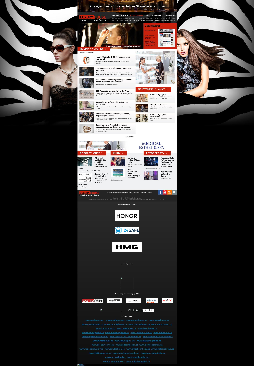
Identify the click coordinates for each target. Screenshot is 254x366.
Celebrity (149, 21)
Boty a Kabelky (117, 18)
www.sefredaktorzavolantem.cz (125, 336)
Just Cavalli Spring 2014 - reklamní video (158, 115)
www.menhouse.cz (115, 320)
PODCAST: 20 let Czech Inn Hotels (166, 174)
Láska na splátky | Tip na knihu (133, 160)
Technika (132, 21)
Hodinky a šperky (137, 15)
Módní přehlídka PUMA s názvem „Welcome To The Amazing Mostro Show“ (167, 162)
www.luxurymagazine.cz (149, 341)
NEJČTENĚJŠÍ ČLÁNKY (151, 89)
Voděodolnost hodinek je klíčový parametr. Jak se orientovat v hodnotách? (114, 81)
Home (81, 52)
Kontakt (150, 192)
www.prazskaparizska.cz (153, 353)
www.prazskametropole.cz (126, 353)
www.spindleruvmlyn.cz (138, 361)
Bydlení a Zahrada (129, 18)
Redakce (143, 192)
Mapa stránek (119, 192)
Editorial (116, 15)
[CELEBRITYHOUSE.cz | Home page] (141, 310)
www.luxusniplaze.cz (125, 341)
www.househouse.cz (161, 324)
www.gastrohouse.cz (92, 324)
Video (143, 21)
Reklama (136, 192)
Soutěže (124, 15)
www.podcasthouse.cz (127, 345)
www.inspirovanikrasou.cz (95, 336)
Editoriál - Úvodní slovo (158, 105)
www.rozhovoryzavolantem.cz (158, 336)
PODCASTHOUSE (90, 153)
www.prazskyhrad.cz (115, 357)
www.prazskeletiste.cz (138, 357)
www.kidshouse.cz (105, 328)
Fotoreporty (157, 18)
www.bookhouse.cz (126, 328)
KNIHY (112, 21)
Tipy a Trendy (140, 18)
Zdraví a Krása (158, 15)
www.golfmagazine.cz (141, 332)
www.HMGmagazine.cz (100, 353)
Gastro (173, 18)
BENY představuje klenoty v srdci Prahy (113, 91)
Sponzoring (128, 192)
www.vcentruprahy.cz (114, 361)
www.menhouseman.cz (151, 345)
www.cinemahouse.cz (139, 324)
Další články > (130, 136)
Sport (126, 21)
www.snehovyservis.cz (103, 345)
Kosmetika (170, 15)
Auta (116, 21)
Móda (148, 15)
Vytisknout (110, 192)
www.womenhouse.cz (136, 320)
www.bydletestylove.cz (162, 349)
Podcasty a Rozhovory (161, 21)
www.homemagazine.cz (117, 332)
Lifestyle (149, 18)
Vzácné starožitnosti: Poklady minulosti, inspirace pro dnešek (113, 115)
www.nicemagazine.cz (93, 332)
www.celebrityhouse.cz (115, 324)
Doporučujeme (152, 26)
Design (138, 21)
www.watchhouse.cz (103, 341)
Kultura (173, 21)
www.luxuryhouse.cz (159, 320)
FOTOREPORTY (155, 153)
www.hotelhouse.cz (147, 328)
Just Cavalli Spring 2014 (158, 95)
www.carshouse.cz (94, 320)
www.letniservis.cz (162, 332)
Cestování (166, 18)
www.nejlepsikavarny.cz (91, 349)
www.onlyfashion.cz (115, 349)
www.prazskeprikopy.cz (138, 349)
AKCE (121, 21)
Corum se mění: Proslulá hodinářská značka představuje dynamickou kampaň (113, 126)
